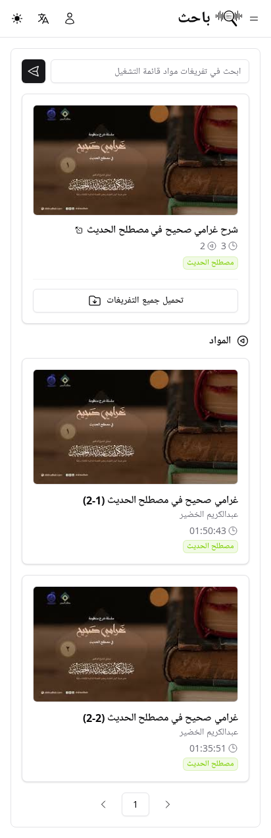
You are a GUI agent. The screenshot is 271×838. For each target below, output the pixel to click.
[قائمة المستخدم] (70, 18)
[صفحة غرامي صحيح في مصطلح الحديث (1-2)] (135, 427)
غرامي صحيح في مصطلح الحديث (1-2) (160, 500)
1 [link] (135, 804)
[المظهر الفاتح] (17, 18)
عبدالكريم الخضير (209, 514)
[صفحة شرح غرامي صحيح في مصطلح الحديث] (79, 230)
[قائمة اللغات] (43, 18)
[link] (168, 804)
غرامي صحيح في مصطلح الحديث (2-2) (160, 718)
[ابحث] (33, 71)
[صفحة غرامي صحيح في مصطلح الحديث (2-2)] (135, 644)
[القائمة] (254, 18)
